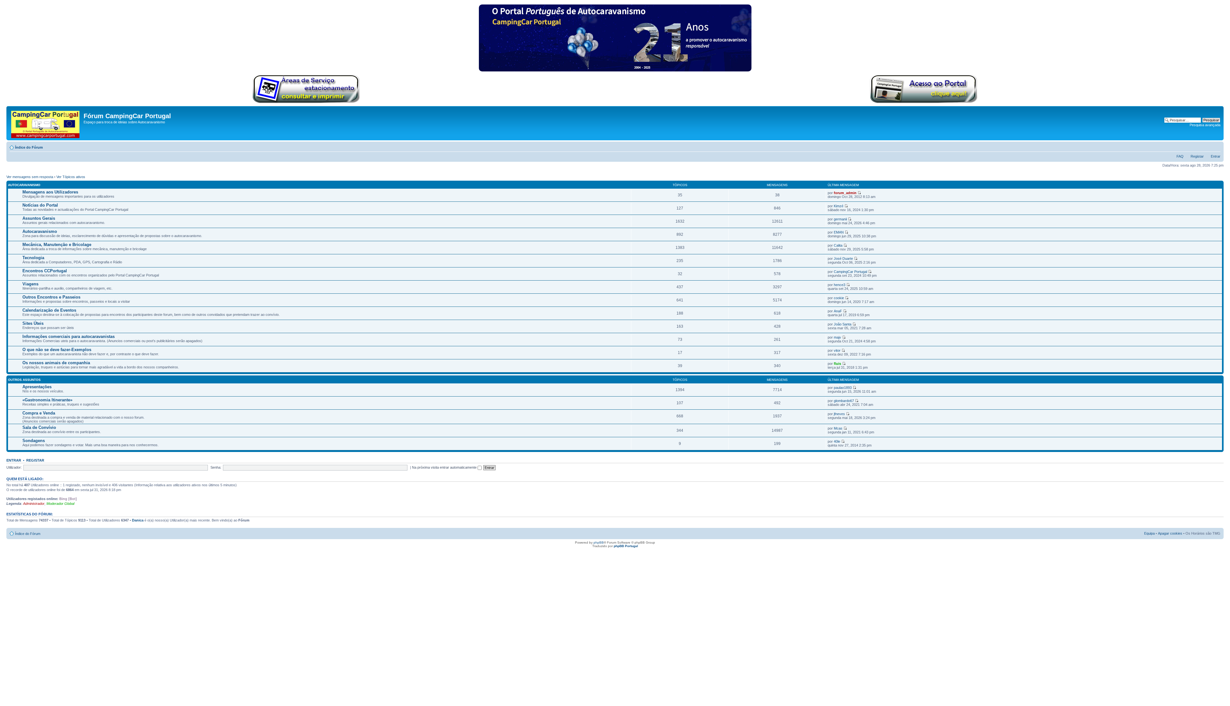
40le (837, 441)
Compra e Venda (38, 413)
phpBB (599, 542)
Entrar (1215, 156)
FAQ (1180, 156)
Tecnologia (33, 257)
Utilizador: (14, 467)
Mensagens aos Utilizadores (50, 192)
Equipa (1149, 533)
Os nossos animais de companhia (56, 362)
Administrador (34, 503)
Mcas (838, 428)
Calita (838, 245)
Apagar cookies (1170, 533)
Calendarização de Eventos (49, 310)
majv (837, 337)
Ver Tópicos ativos (70, 177)
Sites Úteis (33, 323)
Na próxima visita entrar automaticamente (445, 467)
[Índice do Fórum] (46, 123)
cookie (839, 298)
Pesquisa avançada (1205, 125)
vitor (837, 350)
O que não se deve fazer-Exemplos (56, 349)
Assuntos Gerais (38, 218)
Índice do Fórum (29, 147)
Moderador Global (60, 503)
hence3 (839, 285)
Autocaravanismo (24, 185)
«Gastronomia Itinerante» (47, 400)
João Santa (842, 324)
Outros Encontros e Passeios (51, 297)
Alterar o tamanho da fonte (1215, 146)
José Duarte (843, 258)
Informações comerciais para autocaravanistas (68, 336)
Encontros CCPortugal (44, 270)
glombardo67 (844, 401)
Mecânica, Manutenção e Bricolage (56, 244)
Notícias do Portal (40, 205)
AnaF (838, 311)
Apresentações (37, 386)
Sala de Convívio (39, 427)
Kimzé (838, 206)
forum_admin (845, 193)
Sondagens (33, 440)
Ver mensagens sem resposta (29, 177)
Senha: (215, 467)
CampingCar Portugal (850, 272)
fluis (837, 363)
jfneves (839, 414)
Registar (1197, 156)
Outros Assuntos (24, 380)
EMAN (839, 232)
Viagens (30, 284)
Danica (138, 520)
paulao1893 (843, 388)
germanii (840, 219)
